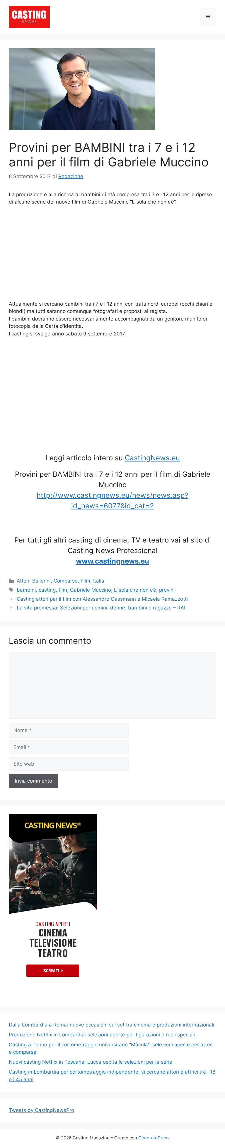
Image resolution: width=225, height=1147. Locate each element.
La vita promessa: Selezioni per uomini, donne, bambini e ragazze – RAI (101, 608)
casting (47, 590)
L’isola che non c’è (135, 590)
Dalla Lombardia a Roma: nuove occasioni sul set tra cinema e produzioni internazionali (111, 1025)
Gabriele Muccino (90, 590)
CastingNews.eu (152, 458)
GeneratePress (154, 1138)
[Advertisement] (112, 254)
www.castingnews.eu (112, 561)
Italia (98, 581)
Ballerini (41, 581)
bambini (26, 590)
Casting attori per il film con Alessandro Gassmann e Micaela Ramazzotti (102, 599)
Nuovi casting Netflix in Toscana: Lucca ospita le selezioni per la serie (90, 1062)
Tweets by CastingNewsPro (41, 1110)
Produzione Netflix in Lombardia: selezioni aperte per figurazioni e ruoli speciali (102, 1035)
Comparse (66, 581)
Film (85, 581)
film (63, 590)
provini (167, 590)
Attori (23, 581)
